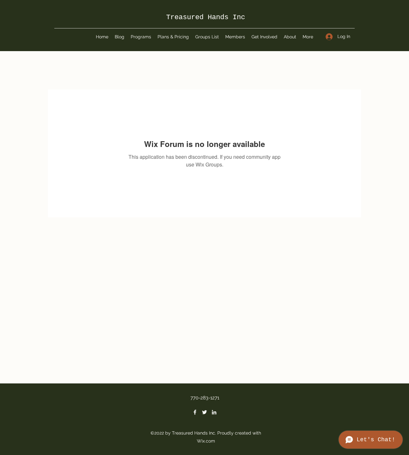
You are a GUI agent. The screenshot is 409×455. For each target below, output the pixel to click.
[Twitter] (204, 412)
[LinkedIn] (214, 412)
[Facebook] (195, 412)
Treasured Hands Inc (205, 17)
